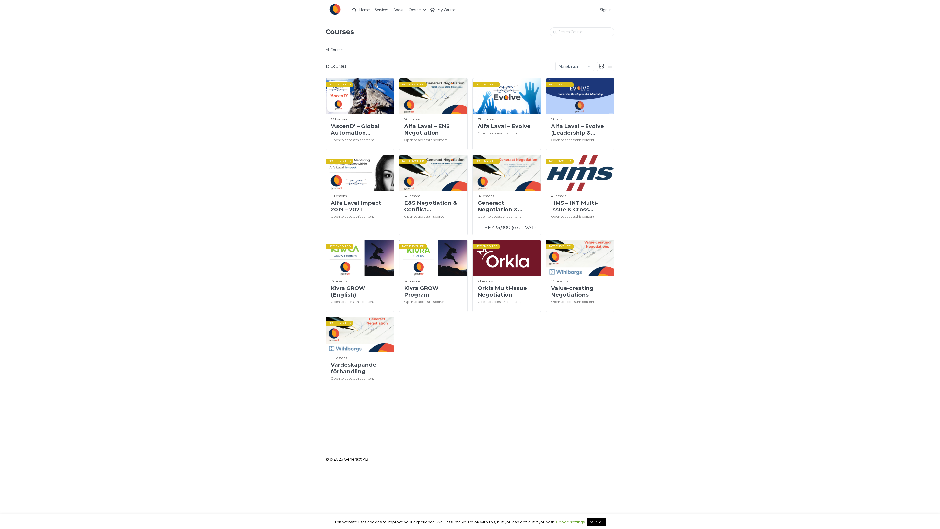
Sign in (605, 10)
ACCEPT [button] (596, 522)
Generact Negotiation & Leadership (498, 206)
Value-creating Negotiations (572, 291)
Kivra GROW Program (421, 291)
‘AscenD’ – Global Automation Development (355, 129)
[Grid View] (601, 66)
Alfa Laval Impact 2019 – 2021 (356, 206)
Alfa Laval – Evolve (504, 126)
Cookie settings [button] (570, 522)
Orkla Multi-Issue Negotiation (502, 291)
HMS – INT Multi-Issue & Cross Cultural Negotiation (574, 206)
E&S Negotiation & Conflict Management (430, 206)
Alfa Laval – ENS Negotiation (427, 129)
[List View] (610, 66)
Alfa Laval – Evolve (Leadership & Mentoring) (577, 129)
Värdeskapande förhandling (353, 368)
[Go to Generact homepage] (335, 9)
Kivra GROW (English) (348, 291)
